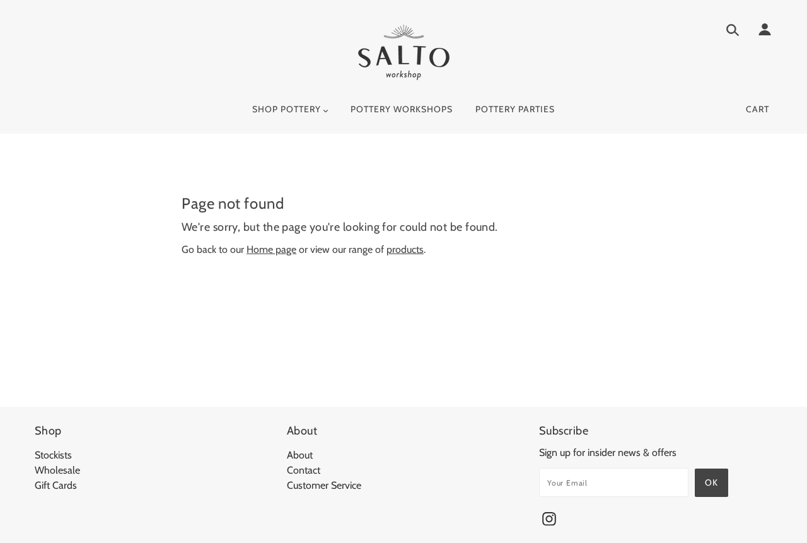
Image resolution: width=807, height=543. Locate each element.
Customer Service (324, 485)
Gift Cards (56, 485)
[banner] (403, 52)
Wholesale (57, 470)
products (405, 249)
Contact (303, 470)
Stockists (53, 455)
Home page (271, 249)
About (300, 455)
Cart (757, 109)
